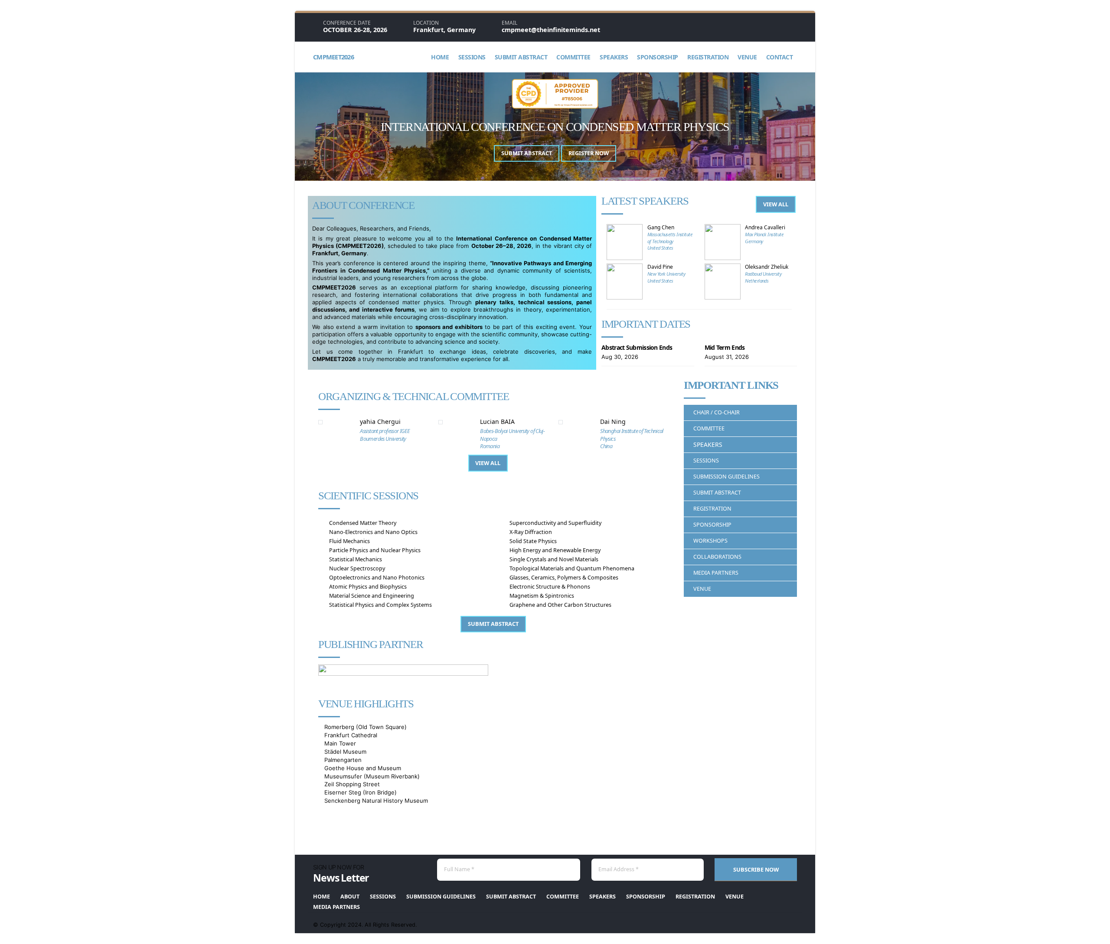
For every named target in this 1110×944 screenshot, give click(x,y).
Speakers (614, 57)
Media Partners (715, 572)
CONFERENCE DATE (347, 23)
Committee (573, 57)
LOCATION (426, 23)
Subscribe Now (756, 869)
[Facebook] (763, 27)
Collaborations (717, 556)
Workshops (710, 540)
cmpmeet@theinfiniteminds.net (551, 30)
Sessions (472, 57)
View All (775, 204)
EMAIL (509, 23)
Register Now (588, 153)
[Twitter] (794, 27)
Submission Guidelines (726, 476)
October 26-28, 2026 (355, 30)
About (349, 896)
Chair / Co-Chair (716, 412)
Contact (779, 57)
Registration (707, 57)
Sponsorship (657, 57)
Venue (747, 57)
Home (440, 57)
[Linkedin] (779, 27)
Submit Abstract (521, 57)
